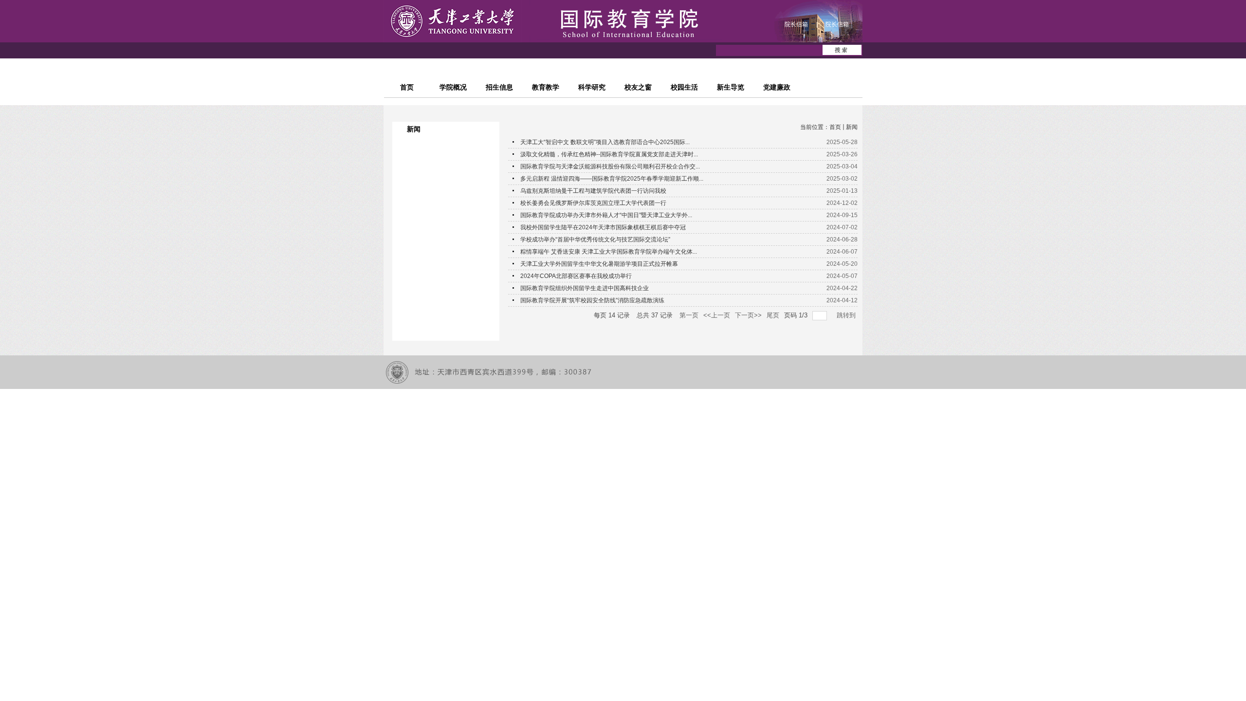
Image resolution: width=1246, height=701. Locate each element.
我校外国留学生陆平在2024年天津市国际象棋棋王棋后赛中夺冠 (603, 227)
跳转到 (847, 315)
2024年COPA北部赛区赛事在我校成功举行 (576, 276)
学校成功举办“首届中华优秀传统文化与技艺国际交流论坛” (595, 239)
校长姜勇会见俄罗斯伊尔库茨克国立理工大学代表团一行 (593, 203)
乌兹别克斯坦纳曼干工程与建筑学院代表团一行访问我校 (593, 190)
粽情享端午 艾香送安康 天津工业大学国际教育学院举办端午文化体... (608, 251)
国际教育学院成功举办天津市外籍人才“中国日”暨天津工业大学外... (606, 215)
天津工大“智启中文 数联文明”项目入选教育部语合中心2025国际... (605, 142)
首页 (835, 127)
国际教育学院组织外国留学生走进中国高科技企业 (584, 288)
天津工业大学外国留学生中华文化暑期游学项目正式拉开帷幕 (599, 263)
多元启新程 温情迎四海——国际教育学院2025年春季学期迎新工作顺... (611, 178)
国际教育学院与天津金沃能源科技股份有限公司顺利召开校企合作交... (610, 166)
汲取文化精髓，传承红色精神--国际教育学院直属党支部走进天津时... (609, 154)
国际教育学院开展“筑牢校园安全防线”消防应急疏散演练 (592, 300)
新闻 (852, 127)
